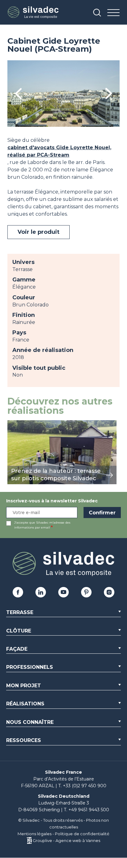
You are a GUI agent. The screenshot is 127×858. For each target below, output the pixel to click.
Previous (18, 94)
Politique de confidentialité (82, 833)
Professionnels (29, 667)
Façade (16, 649)
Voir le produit (38, 232)
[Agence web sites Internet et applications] (29, 840)
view (12, 423)
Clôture (18, 631)
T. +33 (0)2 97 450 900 (82, 785)
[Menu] (113, 13)
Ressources (23, 740)
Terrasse (19, 612)
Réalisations (25, 704)
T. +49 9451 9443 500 (86, 809)
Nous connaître (30, 722)
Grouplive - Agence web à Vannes (66, 840)
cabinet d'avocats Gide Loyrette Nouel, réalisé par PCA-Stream (59, 151)
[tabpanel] (63, 93)
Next (108, 94)
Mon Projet (23, 685)
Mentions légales (34, 833)
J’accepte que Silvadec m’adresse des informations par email (42, 525)
